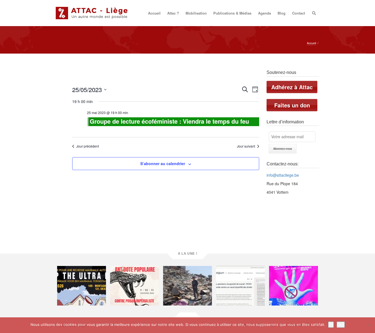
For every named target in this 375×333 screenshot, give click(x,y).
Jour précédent (87, 146)
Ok (331, 324)
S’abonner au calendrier (162, 163)
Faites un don (292, 105)
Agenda (264, 13)
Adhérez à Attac (292, 87)
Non (340, 324)
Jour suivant (246, 146)
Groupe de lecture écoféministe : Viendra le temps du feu (169, 121)
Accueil (154, 13)
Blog (282, 13)
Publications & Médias (232, 13)
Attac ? (173, 13)
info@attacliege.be (283, 175)
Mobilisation (196, 13)
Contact (298, 13)
